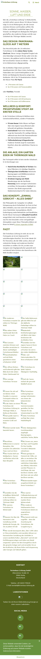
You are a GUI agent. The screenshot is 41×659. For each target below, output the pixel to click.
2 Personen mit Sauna (15, 84)
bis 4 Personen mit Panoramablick (20, 87)
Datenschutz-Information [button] (11, 651)
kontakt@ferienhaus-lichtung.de (23, 585)
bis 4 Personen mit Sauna (17, 96)
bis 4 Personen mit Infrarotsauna (19, 99)
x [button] (39, 641)
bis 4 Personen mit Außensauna (19, 101)
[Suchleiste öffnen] (29, 2)
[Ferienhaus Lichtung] (9, 2)
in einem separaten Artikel (23, 224)
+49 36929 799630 (23, 583)
